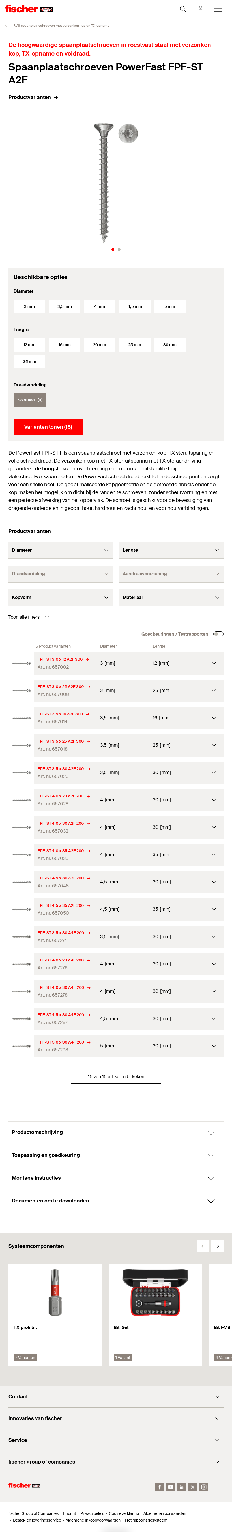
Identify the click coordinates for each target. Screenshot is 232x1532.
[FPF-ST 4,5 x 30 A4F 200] (21, 1018)
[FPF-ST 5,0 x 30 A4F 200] (21, 1046)
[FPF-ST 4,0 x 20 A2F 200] (21, 800)
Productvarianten (29, 97)
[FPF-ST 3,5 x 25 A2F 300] (21, 745)
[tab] (112, 249)
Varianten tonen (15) (48, 427)
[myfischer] (201, 9)
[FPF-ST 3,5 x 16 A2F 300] (21, 718)
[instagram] (203, 1487)
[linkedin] (181, 1487)
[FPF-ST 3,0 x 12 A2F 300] (21, 663)
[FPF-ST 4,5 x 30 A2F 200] (21, 882)
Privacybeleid (92, 1513)
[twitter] (192, 1487)
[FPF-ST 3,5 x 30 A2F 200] (21, 772)
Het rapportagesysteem (146, 1520)
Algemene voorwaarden (164, 1513)
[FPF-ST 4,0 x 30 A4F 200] (21, 991)
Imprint (69, 1513)
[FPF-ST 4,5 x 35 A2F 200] (21, 909)
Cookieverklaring (124, 1513)
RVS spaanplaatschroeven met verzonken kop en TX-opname (60, 25)
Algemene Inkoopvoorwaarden (93, 1520)
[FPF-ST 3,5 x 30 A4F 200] (21, 936)
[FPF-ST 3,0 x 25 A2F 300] (21, 690)
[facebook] (159, 1487)
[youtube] (170, 1487)
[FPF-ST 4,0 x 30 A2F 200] (21, 827)
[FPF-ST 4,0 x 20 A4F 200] (21, 964)
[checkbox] (218, 633)
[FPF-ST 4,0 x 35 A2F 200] (21, 854)
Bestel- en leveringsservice (37, 1520)
